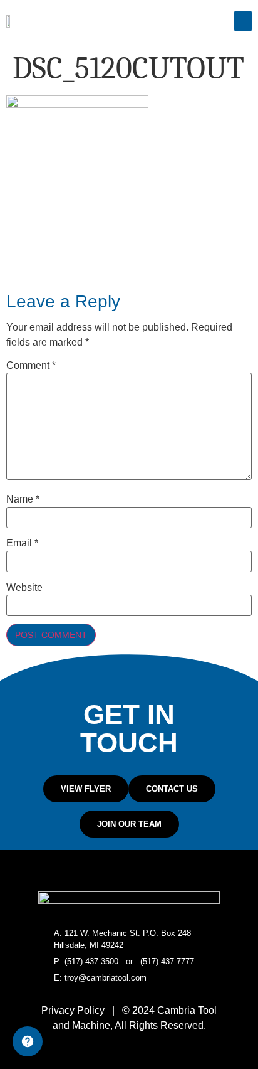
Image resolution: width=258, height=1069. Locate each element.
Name (22, 499)
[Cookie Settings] (28, 1041)
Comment (31, 366)
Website (24, 588)
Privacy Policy (73, 1010)
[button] (243, 21)
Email (22, 543)
